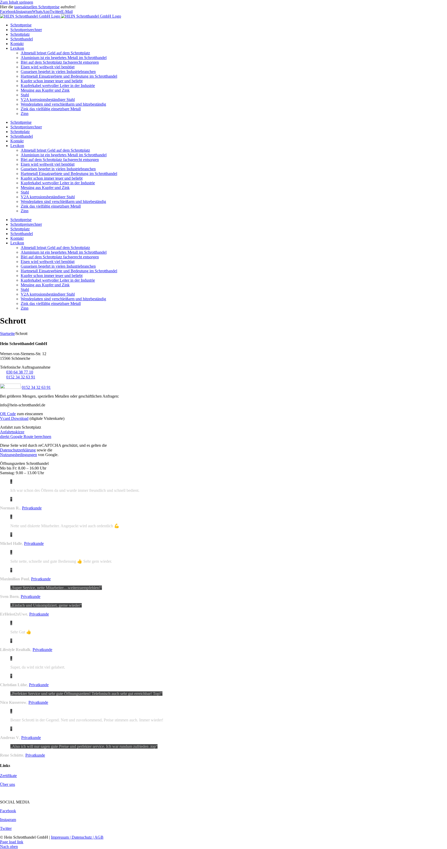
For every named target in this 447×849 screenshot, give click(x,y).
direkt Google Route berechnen (25, 436)
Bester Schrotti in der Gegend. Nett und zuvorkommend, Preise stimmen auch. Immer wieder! (86, 720)
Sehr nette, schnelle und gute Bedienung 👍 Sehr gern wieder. (61, 561)
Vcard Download (14, 418)
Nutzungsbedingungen (18, 454)
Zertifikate (8, 775)
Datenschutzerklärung (18, 450)
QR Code (8, 414)
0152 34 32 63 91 (20, 377)
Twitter (6, 828)
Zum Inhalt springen (16, 2)
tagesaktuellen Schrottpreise (36, 7)
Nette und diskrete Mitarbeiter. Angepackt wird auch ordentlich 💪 (64, 526)
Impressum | (61, 837)
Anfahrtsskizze (12, 432)
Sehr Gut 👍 (20, 632)
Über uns (7, 784)
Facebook (8, 811)
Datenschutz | (83, 837)
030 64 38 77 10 (19, 372)
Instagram (8, 819)
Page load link (11, 842)
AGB (98, 837)
